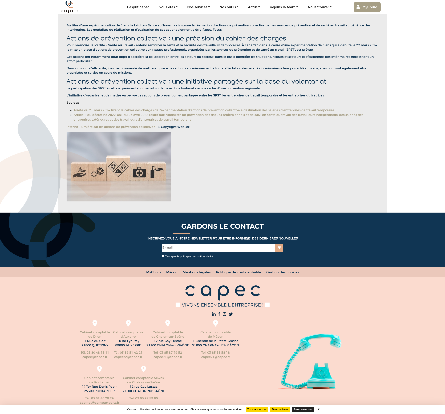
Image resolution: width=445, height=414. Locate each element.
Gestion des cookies (282, 272)
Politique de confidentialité (238, 272)
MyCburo (369, 7)
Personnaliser (303, 409)
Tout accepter (256, 409)
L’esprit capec (138, 7)
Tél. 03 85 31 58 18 (215, 353)
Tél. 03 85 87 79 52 (167, 353)
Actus (252, 7)
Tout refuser (280, 409)
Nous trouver (318, 7)
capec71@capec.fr (167, 357)
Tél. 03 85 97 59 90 (143, 398)
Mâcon (171, 272)
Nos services (197, 7)
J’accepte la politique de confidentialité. (190, 256)
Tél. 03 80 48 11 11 (95, 353)
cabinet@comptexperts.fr (99, 403)
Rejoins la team (283, 7)
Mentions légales (197, 272)
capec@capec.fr (94, 357)
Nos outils (228, 7)
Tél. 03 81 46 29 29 (99, 398)
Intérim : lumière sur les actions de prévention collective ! (111, 127)
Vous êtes (167, 7)
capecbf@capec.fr (128, 357)
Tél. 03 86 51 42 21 (128, 353)
